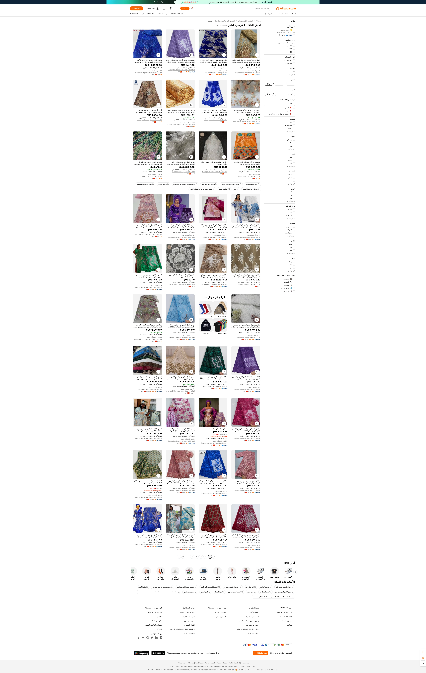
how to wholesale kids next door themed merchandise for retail (157, 592)
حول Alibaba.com (285, 608)
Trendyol (237, 663)
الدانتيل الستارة (162, 184)
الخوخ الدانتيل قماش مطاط (144, 184)
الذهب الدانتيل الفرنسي (208, 184)
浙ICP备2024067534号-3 (269, 670)
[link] (423, 652)
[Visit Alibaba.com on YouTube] (143, 637)
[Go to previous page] (214, 557)
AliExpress (181, 663)
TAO (230, 663)
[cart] (163, 9)
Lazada (213, 663)
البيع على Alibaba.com (155, 612)
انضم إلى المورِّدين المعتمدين (153, 625)
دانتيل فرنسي (204, 592)
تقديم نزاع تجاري (189, 621)
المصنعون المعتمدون (220, 612)
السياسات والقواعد (253, 633)
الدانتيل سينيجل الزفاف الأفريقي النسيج (184, 184)
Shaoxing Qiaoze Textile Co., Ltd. (151, 176)
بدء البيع (159, 616)
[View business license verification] (233, 670)
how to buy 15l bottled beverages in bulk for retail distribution (272, 597)
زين (235, 189)
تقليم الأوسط (142, 587)
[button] (191, 8)
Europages (245, 663)
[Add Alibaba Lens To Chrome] (260, 653)
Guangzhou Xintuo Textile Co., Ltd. (215, 120)
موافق (269, 84)
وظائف (289, 625)
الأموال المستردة (189, 625)
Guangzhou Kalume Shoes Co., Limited (247, 72)
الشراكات (159, 629)
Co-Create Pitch (286, 616)
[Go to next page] (179, 557)
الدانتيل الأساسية (264, 587)
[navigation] (279, 289)
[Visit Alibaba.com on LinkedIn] (156, 637)
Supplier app (210, 653)
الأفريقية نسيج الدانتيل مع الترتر (185, 587)
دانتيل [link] (210, 21)
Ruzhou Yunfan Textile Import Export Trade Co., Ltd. (245, 121)
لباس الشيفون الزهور (251, 184)
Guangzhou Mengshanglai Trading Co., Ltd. (147, 72)
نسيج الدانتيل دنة (264, 592)
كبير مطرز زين (250, 587)
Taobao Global (222, 663)
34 (183, 556)
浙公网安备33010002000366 (249, 670)
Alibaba (258, 21)
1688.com (190, 663)
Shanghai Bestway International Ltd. (149, 120)
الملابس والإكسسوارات (245, 21)
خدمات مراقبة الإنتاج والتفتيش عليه (248, 629)
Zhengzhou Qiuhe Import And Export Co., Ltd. (180, 124)
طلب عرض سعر (221, 616)
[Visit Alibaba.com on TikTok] (138, 637)
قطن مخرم (250, 592)
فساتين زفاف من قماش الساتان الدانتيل (201, 189)
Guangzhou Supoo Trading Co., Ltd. (215, 72)
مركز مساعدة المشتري (187, 612)
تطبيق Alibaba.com (173, 653)
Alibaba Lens (283, 653)
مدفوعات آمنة (254, 612)
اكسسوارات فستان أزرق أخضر (209, 587)
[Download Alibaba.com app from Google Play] (141, 653)
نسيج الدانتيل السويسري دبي (283, 592)
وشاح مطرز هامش (189, 592)
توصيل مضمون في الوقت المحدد (249, 621)
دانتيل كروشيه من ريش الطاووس (161, 587)
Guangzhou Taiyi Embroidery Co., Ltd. (214, 172)
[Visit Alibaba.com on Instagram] (147, 637)
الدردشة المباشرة (189, 616)
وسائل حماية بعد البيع (252, 625)
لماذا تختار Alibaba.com (284, 612)
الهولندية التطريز (223, 189)
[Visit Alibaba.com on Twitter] (152, 637)
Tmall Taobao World (202, 663)
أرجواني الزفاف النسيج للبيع (283, 587)
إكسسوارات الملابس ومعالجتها (225, 21)
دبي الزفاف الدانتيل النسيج (250, 189)
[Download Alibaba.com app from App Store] (158, 653)
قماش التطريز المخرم (234, 592)
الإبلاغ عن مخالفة (189, 633)
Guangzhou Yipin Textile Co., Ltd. (249, 176)
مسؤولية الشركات (286, 621)
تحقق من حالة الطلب (155, 621)
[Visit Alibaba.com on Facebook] (161, 637)
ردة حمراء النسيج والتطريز (231, 587)
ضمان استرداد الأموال (252, 616)
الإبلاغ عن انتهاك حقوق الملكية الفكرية (182, 629)
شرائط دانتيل (218, 592)
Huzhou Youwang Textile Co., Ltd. (183, 172)
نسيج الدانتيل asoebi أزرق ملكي (230, 184)
